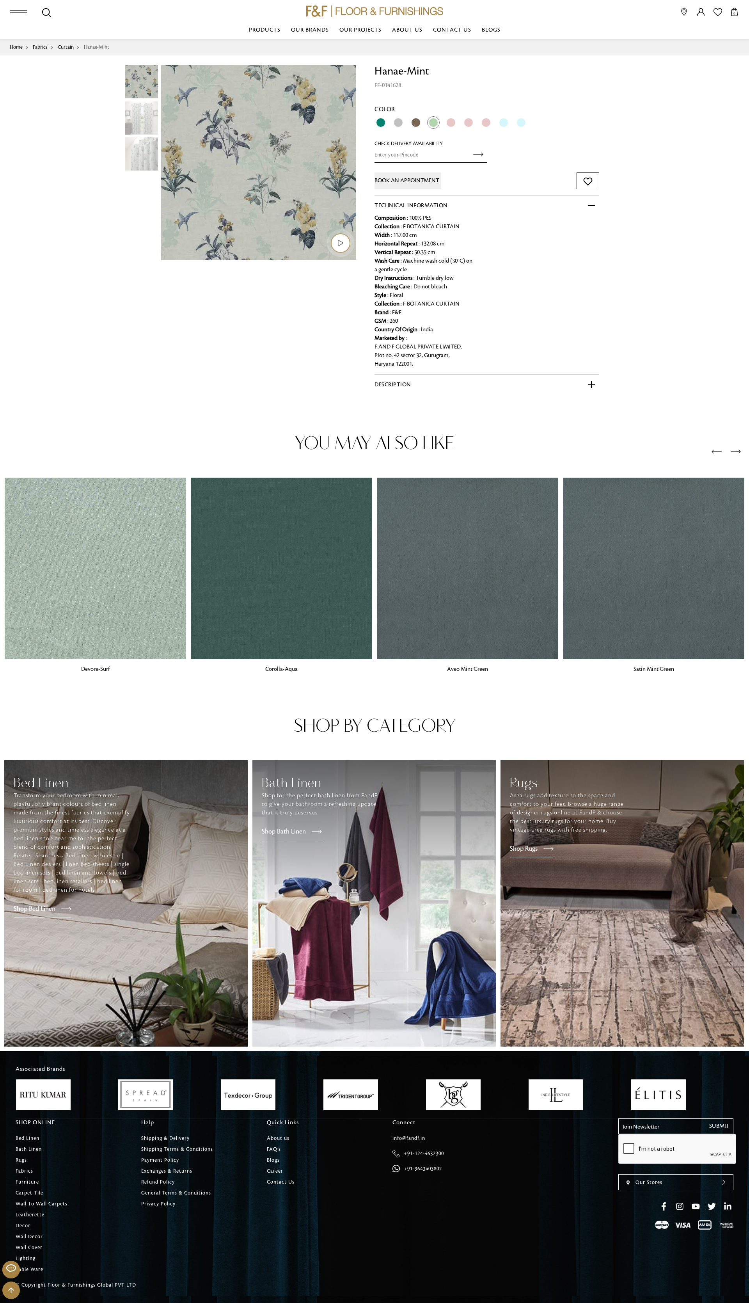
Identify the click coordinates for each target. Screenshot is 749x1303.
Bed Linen (27, 1138)
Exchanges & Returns (166, 1171)
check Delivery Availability (408, 143)
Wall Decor (29, 1236)
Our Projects (360, 30)
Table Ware (29, 1269)
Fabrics (40, 47)
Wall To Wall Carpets (41, 1204)
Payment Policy (160, 1160)
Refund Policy (158, 1182)
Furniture (27, 1182)
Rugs (21, 1160)
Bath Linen (29, 1149)
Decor (23, 1225)
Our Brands (310, 30)
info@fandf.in (408, 1138)
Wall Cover (29, 1247)
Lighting (25, 1258)
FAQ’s (274, 1149)
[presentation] (717, 452)
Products (264, 30)
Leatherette (30, 1215)
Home (16, 47)
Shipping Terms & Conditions (177, 1149)
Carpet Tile (29, 1193)
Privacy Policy (158, 1204)
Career (275, 1171)
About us (407, 30)
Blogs (491, 30)
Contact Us (452, 30)
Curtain (66, 47)
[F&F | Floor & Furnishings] (374, 11)
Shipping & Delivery (165, 1138)
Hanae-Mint (96, 47)
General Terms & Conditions (176, 1193)
